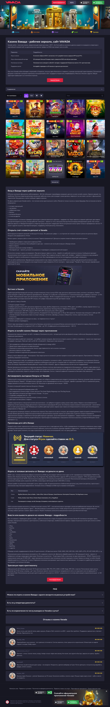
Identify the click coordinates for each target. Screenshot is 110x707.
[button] (2, 17)
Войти (72, 2)
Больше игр (55, 182)
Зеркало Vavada (55, 80)
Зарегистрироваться (59, 2)
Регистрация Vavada (55, 579)
